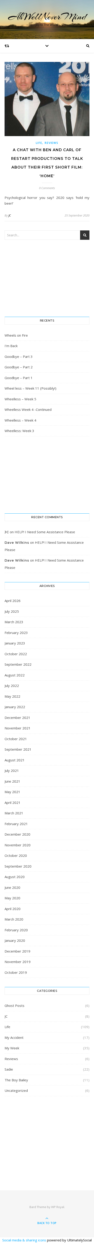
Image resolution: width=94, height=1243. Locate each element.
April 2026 (13, 600)
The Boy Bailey (16, 1080)
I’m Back (11, 345)
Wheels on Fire (16, 335)
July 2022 (12, 685)
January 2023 (15, 643)
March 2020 (14, 919)
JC (9, 215)
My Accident (14, 1037)
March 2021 (14, 813)
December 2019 (17, 951)
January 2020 (15, 940)
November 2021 (18, 728)
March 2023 (14, 622)
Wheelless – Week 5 (20, 399)
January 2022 (15, 707)
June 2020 (12, 887)
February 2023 (16, 632)
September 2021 (18, 749)
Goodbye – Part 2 (19, 367)
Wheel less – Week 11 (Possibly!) (30, 388)
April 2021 (13, 802)
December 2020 (17, 834)
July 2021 (12, 770)
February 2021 (16, 823)
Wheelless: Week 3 (19, 430)
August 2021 (15, 760)
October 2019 (16, 972)
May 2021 (12, 791)
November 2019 (18, 961)
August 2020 (15, 876)
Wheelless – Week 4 (20, 420)
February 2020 (16, 930)
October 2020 (16, 855)
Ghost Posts (14, 1005)
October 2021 (16, 738)
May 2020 (12, 898)
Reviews (51, 143)
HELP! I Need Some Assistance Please (45, 532)
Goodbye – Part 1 (19, 377)
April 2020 (13, 908)
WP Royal (57, 1207)
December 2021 (17, 717)
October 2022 (16, 654)
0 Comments (47, 188)
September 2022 (18, 664)
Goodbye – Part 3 (19, 356)
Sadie (9, 1069)
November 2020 (18, 845)
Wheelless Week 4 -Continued (28, 409)
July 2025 (12, 611)
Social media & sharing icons (24, 1240)
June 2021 (12, 781)
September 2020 (18, 866)
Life (39, 143)
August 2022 (15, 675)
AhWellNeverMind (47, 16)
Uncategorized (16, 1090)
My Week (12, 1048)
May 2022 (12, 696)
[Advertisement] (47, 1137)
